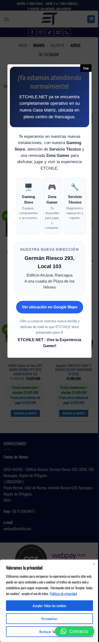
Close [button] (86, 68)
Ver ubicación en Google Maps (49, 307)
